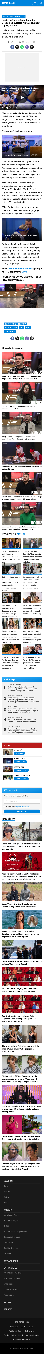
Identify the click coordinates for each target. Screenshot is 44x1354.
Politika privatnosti (15, 1331)
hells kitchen (11, 328)
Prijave (8, 1309)
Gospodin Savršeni (12, 1237)
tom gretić (10, 331)
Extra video (10, 1268)
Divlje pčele (8, 1242)
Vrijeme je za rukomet (13, 1273)
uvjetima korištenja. (22, 807)
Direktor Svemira (11, 1248)
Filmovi (7, 1191)
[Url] (32, 47)
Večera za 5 (9, 1295)
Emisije (6, 1197)
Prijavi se (22, 811)
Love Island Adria (11, 1215)
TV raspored (11, 1261)
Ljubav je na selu (11, 1289)
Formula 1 (8, 1253)
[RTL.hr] (9, 3)
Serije (6, 1186)
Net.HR (7, 1302)
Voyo (28, 328)
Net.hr (21, 534)
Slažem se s (18, 807)
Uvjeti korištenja (27, 1327)
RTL (21, 328)
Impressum (14, 1327)
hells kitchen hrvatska (15, 324)
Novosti (8, 1181)
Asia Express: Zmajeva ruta (15, 1231)
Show (7, 745)
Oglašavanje (29, 1331)
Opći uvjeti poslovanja (21, 1339)
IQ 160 (6, 1226)
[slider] (22, 104)
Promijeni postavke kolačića (29, 1335)
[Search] (41, 3)
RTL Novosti (10, 790)
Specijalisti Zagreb (11, 1220)
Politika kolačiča (10, 1335)
